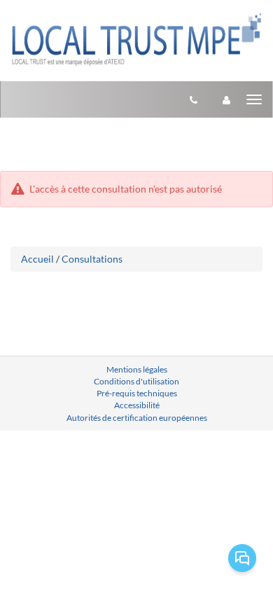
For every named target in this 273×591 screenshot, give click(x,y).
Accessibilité (137, 405)
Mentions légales (136, 369)
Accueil (37, 259)
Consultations (92, 259)
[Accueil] (136, 39)
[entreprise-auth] (226, 99)
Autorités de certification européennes (136, 417)
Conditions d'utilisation (136, 381)
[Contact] (193, 99)
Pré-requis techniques (137, 393)
